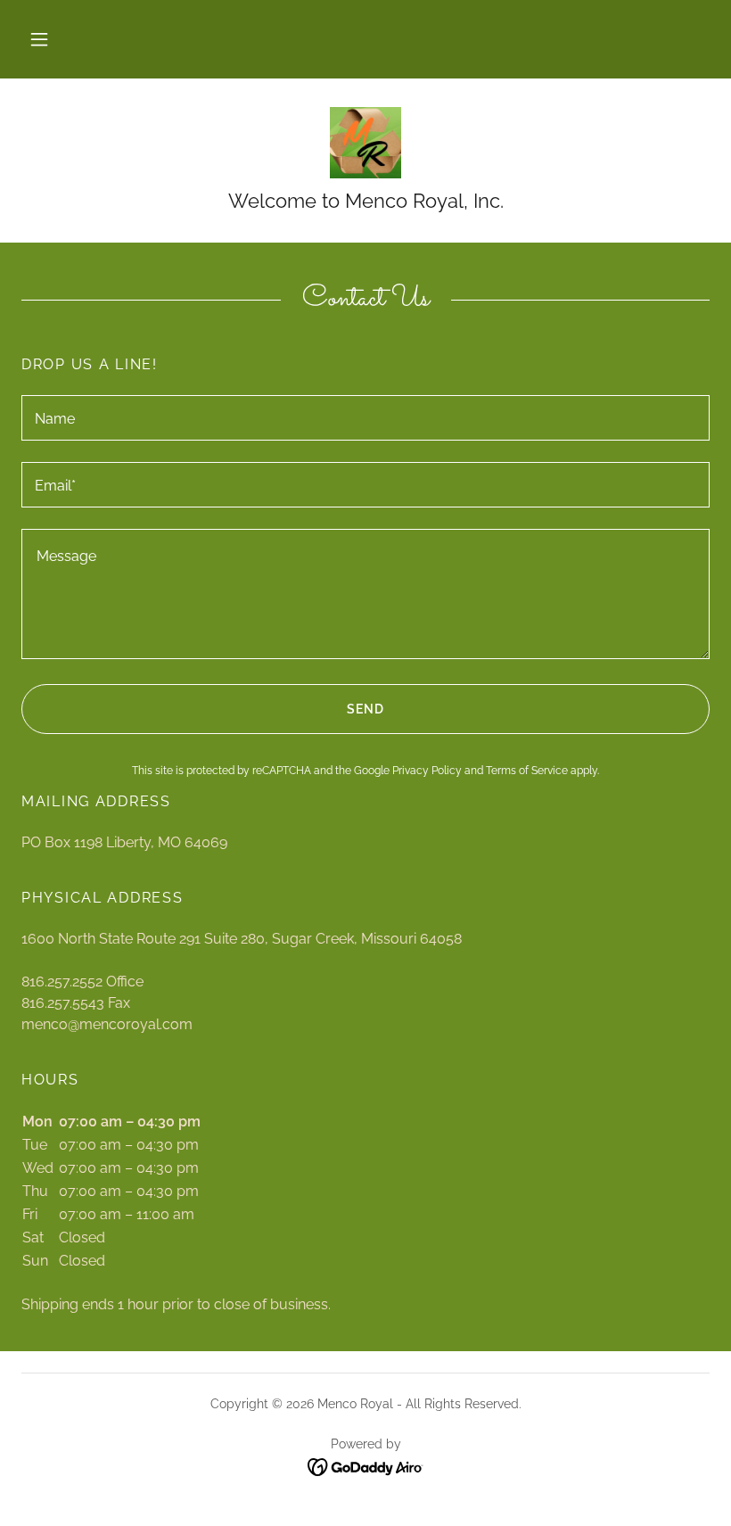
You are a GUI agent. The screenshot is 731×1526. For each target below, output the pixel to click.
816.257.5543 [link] (62, 1002)
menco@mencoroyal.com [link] (107, 1024)
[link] (365, 142)
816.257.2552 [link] (62, 981)
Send (365, 709)
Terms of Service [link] (527, 770)
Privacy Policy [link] (427, 770)
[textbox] (365, 418)
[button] (39, 39)
